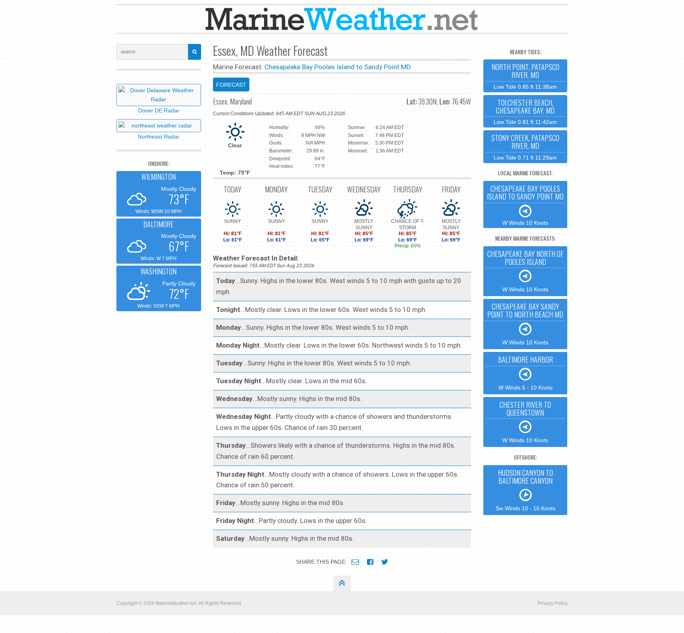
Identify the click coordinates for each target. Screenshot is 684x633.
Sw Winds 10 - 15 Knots (525, 490)
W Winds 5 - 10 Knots (525, 372)
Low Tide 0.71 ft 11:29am (525, 147)
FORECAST (231, 85)
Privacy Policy (553, 603)
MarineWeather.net (176, 603)
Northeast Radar (158, 136)
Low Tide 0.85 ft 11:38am (525, 76)
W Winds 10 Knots (525, 204)
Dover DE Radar (158, 110)
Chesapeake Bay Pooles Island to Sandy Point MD (337, 67)
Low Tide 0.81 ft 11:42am (525, 111)
